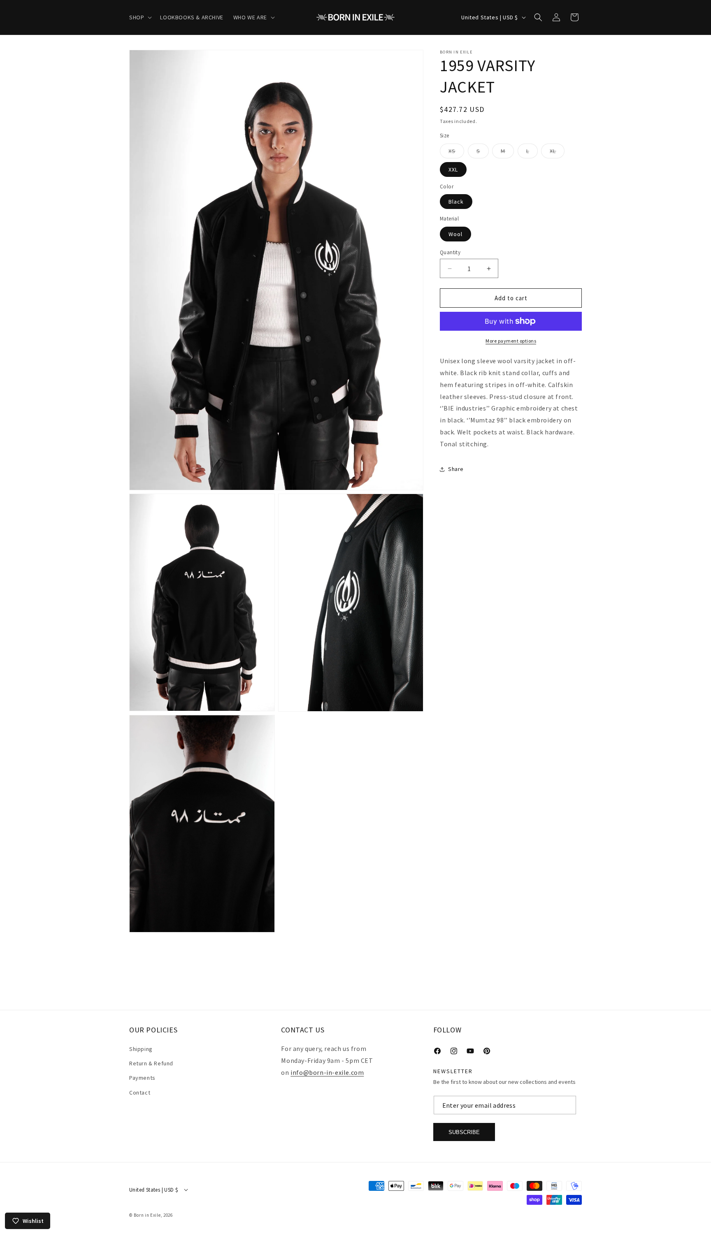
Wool (455, 234)
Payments (142, 1078)
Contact (139, 1092)
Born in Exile (147, 1215)
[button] (139, 17)
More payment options (511, 341)
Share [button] (456, 469)
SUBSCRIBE (464, 1132)
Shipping (141, 1049)
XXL (453, 169)
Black (456, 201)
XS (456, 152)
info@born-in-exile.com (327, 1072)
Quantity (450, 252)
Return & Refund (151, 1063)
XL (557, 152)
